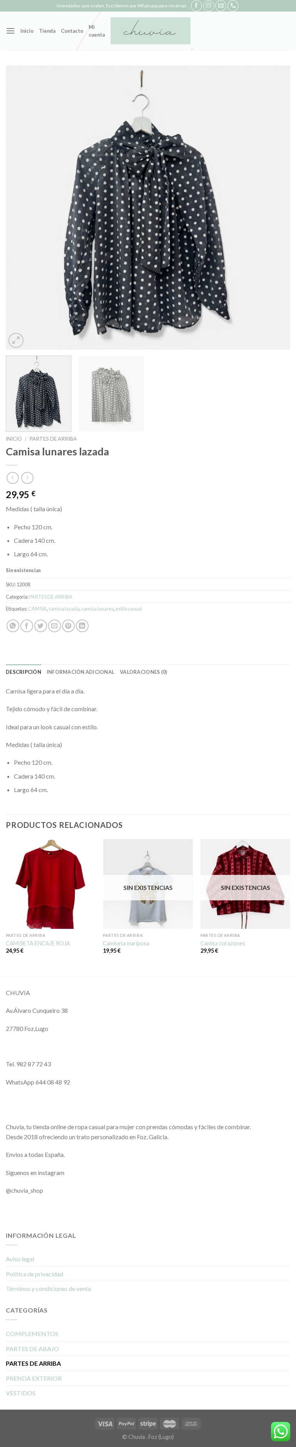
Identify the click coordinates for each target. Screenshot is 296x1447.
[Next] (275, 207)
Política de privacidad (34, 1273)
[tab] (23, 672)
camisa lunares (97, 609)
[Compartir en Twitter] (40, 625)
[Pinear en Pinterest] (68, 625)
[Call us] (233, 5)
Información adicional (80, 672)
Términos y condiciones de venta (48, 1288)
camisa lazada (64, 609)
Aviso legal (20, 1258)
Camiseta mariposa (126, 943)
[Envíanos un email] (220, 5)
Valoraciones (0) (143, 672)
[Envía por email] (54, 625)
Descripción (23, 672)
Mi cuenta (97, 31)
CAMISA (37, 609)
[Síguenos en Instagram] (208, 5)
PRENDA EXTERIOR (34, 1378)
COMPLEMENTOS (32, 1333)
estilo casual (129, 609)
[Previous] (21, 207)
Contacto (72, 31)
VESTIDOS (20, 1393)
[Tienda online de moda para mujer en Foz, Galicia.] (150, 30)
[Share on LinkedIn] (82, 625)
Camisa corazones (222, 943)
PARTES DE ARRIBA (53, 439)
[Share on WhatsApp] (13, 625)
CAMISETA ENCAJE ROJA (38, 943)
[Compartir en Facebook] (26, 625)
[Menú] (10, 30)
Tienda (47, 31)
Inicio (27, 31)
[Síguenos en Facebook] (196, 5)
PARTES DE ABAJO (32, 1348)
